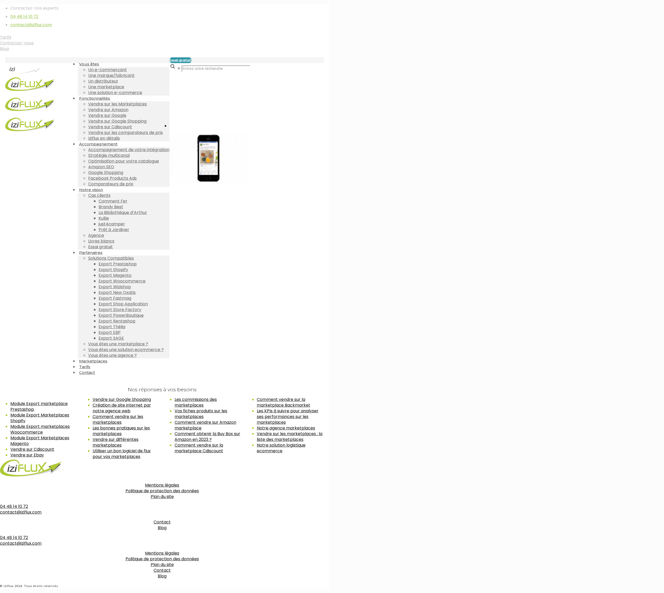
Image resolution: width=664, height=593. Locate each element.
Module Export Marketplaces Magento (39, 441)
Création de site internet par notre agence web (122, 408)
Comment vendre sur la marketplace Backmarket (283, 402)
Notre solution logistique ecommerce (281, 448)
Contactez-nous (17, 43)
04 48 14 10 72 (24, 16)
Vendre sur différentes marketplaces (116, 442)
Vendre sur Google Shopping (122, 399)
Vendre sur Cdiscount (32, 449)
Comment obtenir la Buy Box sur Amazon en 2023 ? (207, 436)
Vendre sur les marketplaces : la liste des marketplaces (289, 436)
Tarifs (5, 37)
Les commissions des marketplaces (196, 402)
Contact (162, 522)
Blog (4, 49)
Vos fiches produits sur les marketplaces (201, 414)
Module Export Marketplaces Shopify (39, 418)
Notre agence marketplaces (286, 428)
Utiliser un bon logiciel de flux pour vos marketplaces (122, 454)
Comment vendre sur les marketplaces (118, 419)
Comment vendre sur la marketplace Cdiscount (199, 448)
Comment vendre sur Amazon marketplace (205, 425)
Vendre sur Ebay (27, 455)
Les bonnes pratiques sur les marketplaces (121, 431)
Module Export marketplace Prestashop (39, 406)
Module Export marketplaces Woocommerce (40, 429)
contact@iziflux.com (31, 25)
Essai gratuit (180, 60)
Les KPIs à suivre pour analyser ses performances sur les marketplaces (288, 416)
